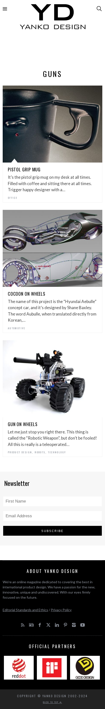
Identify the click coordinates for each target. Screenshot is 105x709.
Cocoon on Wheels (26, 294)
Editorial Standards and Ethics (25, 610)
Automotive (16, 328)
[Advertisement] (53, 51)
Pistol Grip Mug (24, 169)
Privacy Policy (61, 610)
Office (12, 198)
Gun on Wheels (23, 424)
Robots (40, 452)
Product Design (20, 452)
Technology (57, 452)
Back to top (51, 702)
